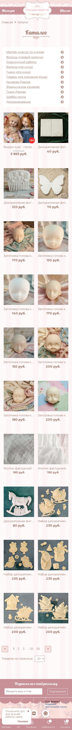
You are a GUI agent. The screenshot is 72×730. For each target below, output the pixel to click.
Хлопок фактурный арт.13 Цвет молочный (34, 468)
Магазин (8, 11)
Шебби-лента (16, 97)
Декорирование (18, 102)
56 (38, 648)
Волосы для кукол (19, 67)
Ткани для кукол (18, 72)
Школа (65, 11)
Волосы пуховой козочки (24, 57)
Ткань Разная (16, 92)
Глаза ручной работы (21, 62)
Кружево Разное (18, 82)
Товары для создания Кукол (27, 77)
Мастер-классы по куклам (25, 52)
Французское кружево (23, 87)
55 (31, 648)
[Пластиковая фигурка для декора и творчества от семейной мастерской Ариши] (53, 127)
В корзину (23, 159)
